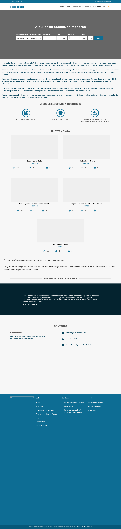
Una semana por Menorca (81, 7)
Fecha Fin (71, 34)
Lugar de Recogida (22, 34)
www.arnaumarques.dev (85, 526)
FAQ (104, 7)
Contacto (97, 7)
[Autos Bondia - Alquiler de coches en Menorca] (17, 6)
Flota (68, 7)
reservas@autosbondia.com (103, 1)
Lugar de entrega (35, 34)
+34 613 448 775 (17, 1)
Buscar (98, 38)
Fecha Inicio (46, 34)
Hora (58, 34)
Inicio (62, 7)
